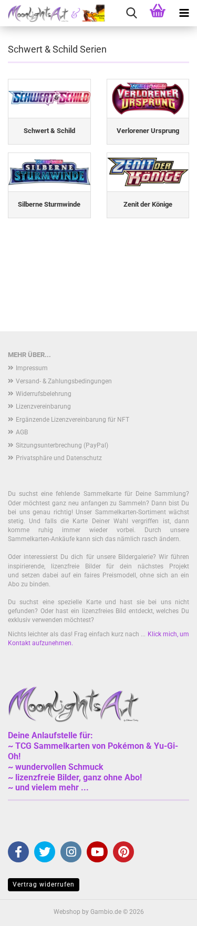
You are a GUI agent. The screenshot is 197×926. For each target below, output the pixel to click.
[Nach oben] (168, 910)
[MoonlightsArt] (52, 13)
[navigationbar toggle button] (184, 13)
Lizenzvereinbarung (43, 406)
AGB (22, 432)
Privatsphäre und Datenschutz (59, 458)
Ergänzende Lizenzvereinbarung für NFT (72, 419)
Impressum (32, 368)
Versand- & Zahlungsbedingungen (64, 381)
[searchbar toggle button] (131, 13)
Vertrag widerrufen (44, 884)
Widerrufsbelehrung (43, 394)
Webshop (67, 911)
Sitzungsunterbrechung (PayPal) (62, 445)
